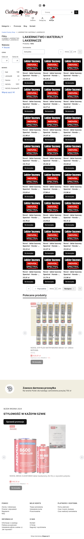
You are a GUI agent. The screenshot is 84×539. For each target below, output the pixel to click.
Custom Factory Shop (8, 32)
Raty (3, 513)
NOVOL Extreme (11, 88)
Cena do (15, 57)
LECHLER (8, 76)
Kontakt (32, 523)
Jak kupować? (7, 529)
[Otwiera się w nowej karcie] (40, 5)
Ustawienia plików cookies (11, 527)
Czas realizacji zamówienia (67, 511)
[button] (76, 12)
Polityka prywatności (9, 525)
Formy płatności (63, 507)
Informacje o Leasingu (10, 523)
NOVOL (8, 84)
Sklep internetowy (39, 536)
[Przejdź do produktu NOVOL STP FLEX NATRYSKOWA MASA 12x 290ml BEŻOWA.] (52, 324)
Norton (7, 80)
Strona (67, 52)
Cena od (5, 57)
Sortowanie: (27, 47)
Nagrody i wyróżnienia (38, 527)
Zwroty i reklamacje (9, 507)
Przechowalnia (35, 511)
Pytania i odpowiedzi (9, 509)
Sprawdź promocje (15, 422)
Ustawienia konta (36, 509)
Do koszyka (29, 83)
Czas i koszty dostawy (66, 509)
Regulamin (5, 511)
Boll (6, 72)
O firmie (32, 525)
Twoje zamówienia (36, 507)
